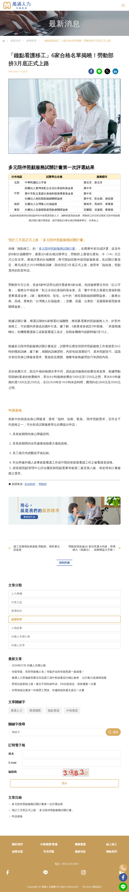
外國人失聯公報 (20, 636)
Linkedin (115, 71)
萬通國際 (35, 710)
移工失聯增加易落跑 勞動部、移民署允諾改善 (36, 548)
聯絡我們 (111, 851)
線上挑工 (111, 844)
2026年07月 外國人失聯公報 (29, 665)
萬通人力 (16, 710)
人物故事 (16, 628)
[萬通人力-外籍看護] (16, 5)
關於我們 (17, 844)
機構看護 (80, 844)
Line (123, 887)
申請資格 (17, 816)
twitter (107, 71)
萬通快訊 (16, 611)
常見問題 (49, 851)
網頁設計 (97, 886)
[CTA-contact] (64, 524)
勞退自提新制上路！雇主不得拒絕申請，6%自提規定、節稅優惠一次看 (54, 684)
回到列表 (64, 562)
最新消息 (16, 40)
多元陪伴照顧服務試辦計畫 (57, 248)
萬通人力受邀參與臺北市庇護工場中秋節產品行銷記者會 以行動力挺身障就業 (59, 678)
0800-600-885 (70, 863)
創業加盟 (17, 851)
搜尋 (115, 732)
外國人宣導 (18, 645)
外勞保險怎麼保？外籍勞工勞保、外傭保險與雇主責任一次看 (48, 690)
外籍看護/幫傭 (48, 844)
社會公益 (16, 602)
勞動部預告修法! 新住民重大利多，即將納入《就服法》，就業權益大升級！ (92, 548)
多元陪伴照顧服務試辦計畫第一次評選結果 (37, 804)
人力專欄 (16, 593)
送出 (64, 783)
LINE (99, 71)
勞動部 (43, 484)
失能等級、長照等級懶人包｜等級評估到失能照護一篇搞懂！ (48, 671)
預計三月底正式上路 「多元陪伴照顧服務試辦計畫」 (43, 810)
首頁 (4, 41)
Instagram (83, 872)
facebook (91, 71)
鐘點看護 (53, 710)
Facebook (123, 877)
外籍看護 (72, 710)
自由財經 (30, 484)
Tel (123, 868)
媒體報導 (31, 40)
